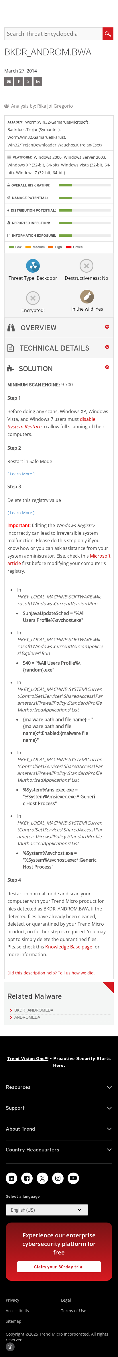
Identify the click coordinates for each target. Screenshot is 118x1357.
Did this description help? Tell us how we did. (51, 973)
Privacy (12, 1300)
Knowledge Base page (68, 947)
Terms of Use (73, 1310)
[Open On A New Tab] (28, 81)
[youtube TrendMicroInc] (73, 1178)
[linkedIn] (38, 81)
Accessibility (17, 1310)
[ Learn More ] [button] (21, 474)
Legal (66, 1300)
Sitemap (13, 1321)
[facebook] (18, 81)
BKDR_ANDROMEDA (33, 1010)
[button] (59, 348)
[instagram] (58, 1178)
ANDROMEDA (27, 1017)
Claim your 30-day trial (50, 1265)
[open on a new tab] (42, 1178)
